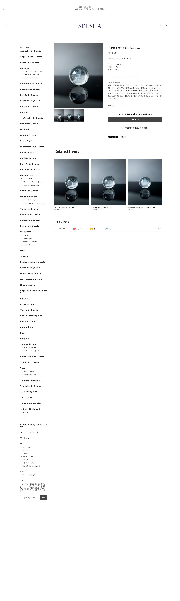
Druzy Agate (26, 141)
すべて (62, 229)
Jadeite (24, 256)
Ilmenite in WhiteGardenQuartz (35, 203)
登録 (43, 498)
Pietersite (25, 299)
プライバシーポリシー (30, 463)
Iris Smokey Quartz (30, 241)
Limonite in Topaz (29, 375)
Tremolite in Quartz (30, 386)
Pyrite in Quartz (28, 304)
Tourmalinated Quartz (31, 380)
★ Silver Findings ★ (30, 409)
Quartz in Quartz (29, 310)
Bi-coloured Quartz (30, 89)
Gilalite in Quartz (29, 191)
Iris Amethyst (28, 245)
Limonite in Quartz (30, 268)
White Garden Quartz (31, 197)
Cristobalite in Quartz (31, 118)
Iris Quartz (25, 232)
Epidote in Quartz (29, 158)
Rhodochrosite (28, 327)
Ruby (22, 333)
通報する (123, 137)
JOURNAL (26, 450)
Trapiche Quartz (28, 392)
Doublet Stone (28, 135)
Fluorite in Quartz (29, 164)
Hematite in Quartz (30, 220)
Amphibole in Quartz (31, 84)
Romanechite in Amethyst (32, 71)
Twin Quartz (26, 398)
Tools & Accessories (30, 403)
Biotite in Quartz (29, 95)
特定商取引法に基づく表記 (31, 466)
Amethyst (25, 68)
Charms (25, 419)
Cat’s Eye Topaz (28, 371)
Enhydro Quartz (28, 152)
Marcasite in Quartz (30, 274)
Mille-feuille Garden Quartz (33, 182)
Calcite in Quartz (29, 107)
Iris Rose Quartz (28, 238)
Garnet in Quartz (29, 209)
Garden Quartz (28, 175)
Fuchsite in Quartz (30, 170)
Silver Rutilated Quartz (32, 357)
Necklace (26, 412)
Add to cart (135, 119)
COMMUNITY (27, 453)
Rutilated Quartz (29, 321)
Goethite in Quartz (30, 215)
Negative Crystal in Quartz (33, 292)
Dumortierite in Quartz (32, 147)
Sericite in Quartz (29, 344)
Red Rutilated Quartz (31, 316)
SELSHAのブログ (29, 475)
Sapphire (25, 339)
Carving (24, 112)
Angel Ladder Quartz (31, 57)
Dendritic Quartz (29, 124)
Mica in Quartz (27, 285)
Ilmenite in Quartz (29, 226)
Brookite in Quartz (30, 101)
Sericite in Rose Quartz (31, 351)
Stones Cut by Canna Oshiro (33, 426)
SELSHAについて (29, 447)
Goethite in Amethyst (31, 75)
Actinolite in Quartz (30, 51)
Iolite (23, 251)
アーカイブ (24, 438)
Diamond (25, 130)
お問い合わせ (27, 460)
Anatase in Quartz (29, 62)
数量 (110, 105)
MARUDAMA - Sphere (31, 279)
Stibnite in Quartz (29, 362)
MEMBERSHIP (28, 456)
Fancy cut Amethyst (30, 78)
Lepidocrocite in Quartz (32, 262)
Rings (25, 415)
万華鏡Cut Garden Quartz (32, 185)
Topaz (23, 368)
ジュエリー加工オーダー (30, 432)
